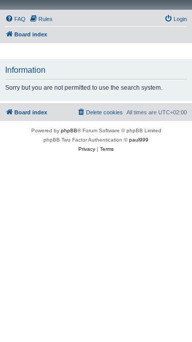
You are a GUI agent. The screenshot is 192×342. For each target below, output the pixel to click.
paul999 (138, 140)
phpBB (69, 130)
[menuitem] (15, 19)
